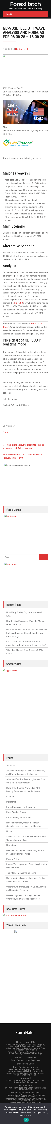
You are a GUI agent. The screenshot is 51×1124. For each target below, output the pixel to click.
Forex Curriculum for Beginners (20, 807)
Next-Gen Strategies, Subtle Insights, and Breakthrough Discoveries (25, 852)
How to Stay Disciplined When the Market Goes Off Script (25, 623)
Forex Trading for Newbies (18, 817)
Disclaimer (11, 802)
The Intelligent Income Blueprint (21, 873)
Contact (10, 796)
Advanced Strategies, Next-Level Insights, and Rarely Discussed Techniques (25, 772)
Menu (9, 14)
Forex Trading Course (16, 812)
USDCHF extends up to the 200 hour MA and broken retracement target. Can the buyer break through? (26, 633)
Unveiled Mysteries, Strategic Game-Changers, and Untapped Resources (23, 897)
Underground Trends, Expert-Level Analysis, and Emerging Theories (26, 888)
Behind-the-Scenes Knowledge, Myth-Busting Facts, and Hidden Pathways (23, 790)
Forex (5, 432)
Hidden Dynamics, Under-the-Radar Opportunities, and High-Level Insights (24, 824)
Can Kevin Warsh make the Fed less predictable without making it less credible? (26, 643)
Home (9, 831)
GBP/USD (18, 303)
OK (26, 1120)
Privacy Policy (12, 859)
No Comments (22, 49)
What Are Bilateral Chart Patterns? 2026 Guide (24, 652)
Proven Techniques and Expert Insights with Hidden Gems (26, 866)
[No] (47, 1113)
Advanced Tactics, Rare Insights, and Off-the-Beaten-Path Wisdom (25, 781)
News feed (11, 845)
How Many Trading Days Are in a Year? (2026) (24, 614)
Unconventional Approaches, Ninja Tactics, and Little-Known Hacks (26, 880)
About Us (10, 765)
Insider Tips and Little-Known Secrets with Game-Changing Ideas (26, 838)
